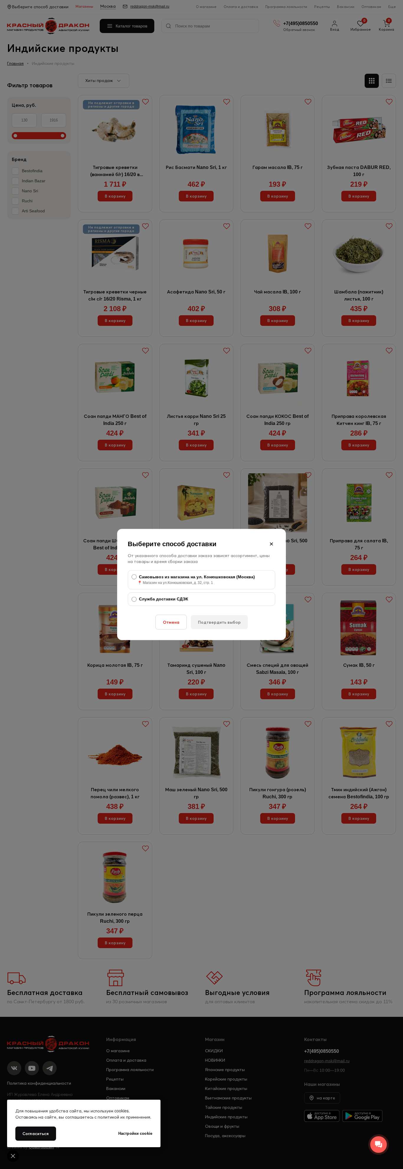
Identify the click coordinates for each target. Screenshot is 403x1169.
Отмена (171, 622)
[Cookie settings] (13, 1156)
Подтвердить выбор (219, 622)
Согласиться (35, 1133)
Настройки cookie (135, 1133)
